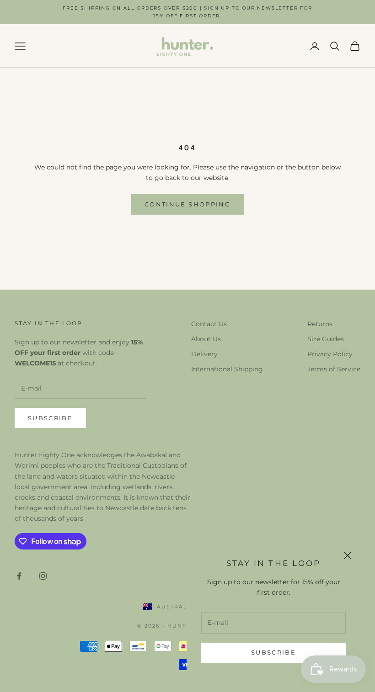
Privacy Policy (330, 354)
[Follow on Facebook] (19, 576)
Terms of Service (333, 369)
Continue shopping (187, 204)
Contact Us (209, 324)
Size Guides (325, 339)
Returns (319, 324)
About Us (206, 339)
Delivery (204, 354)
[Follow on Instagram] (43, 576)
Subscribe (273, 652)
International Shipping (227, 369)
